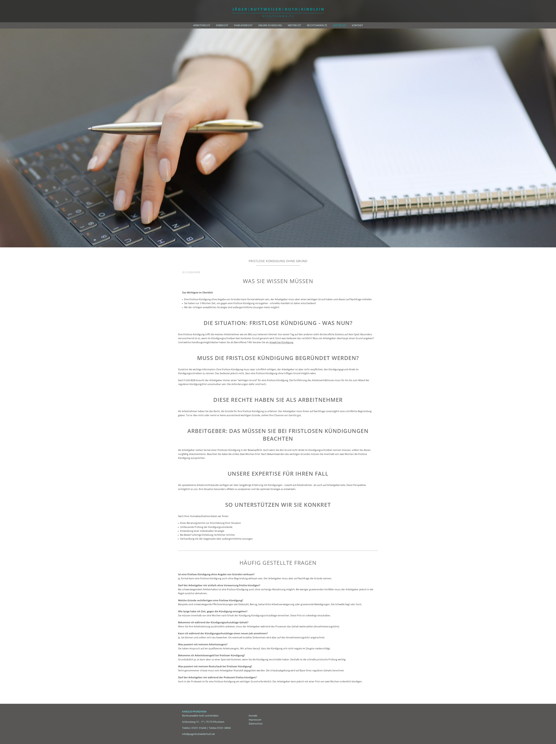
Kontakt (357, 25)
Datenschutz (256, 723)
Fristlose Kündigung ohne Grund (278, 261)
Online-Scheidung (270, 25)
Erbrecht (222, 25)
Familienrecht (243, 25)
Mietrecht (294, 25)
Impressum (255, 719)
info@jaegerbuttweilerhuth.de (198, 734)
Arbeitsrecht (201, 25)
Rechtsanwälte (317, 25)
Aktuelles (339, 25)
